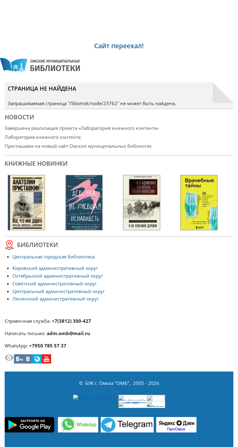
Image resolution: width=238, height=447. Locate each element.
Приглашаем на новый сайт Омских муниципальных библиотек (78, 146)
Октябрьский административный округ (57, 276)
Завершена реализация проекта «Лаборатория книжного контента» (82, 128)
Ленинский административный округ (55, 299)
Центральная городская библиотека (53, 256)
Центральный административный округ (58, 291)
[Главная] (40, 64)
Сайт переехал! (119, 45)
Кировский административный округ (55, 268)
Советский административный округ (54, 283)
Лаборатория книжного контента (43, 137)
